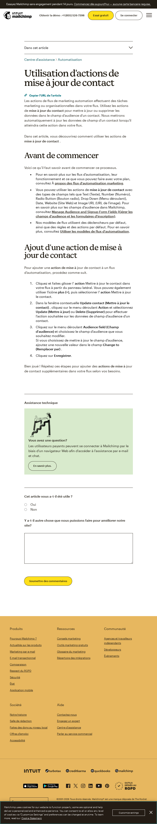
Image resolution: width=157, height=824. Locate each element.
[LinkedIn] (90, 785)
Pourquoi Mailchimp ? (23, 638)
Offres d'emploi (19, 733)
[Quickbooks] (100, 771)
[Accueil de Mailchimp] (17, 15)
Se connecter (128, 15)
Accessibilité (17, 740)
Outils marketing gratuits (72, 645)
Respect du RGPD (20, 670)
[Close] (150, 812)
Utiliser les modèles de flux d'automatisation (94, 231)
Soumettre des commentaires (48, 581)
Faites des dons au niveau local (28, 727)
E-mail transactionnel (23, 658)
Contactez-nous (67, 714)
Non (33, 509)
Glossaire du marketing (71, 651)
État (12, 683)
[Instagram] (83, 785)
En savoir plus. (42, 465)
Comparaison (18, 664)
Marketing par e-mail (22, 651)
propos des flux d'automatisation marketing (89, 183)
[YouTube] (98, 785)
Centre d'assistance (39, 59)
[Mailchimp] (124, 771)
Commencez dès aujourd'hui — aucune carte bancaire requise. (112, 4)
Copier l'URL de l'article (45, 95)
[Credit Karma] (76, 771)
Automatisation (70, 59)
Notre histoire (18, 714)
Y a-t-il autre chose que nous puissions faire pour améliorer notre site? (74, 522)
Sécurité (15, 677)
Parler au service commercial (74, 733)
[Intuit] (32, 771)
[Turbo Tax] (53, 771)
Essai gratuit (101, 15)
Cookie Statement (31, 818)
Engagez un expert (68, 721)
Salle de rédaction (21, 721)
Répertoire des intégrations (73, 658)
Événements (111, 656)
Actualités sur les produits (25, 645)
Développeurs (112, 649)
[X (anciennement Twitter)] (75, 785)
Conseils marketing (69, 638)
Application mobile (21, 690)
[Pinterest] (107, 785)
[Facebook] (68, 785)
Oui (33, 504)
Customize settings (129, 812)
